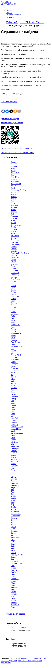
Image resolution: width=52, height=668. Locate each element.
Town (13, 574)
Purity (13, 492)
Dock (13, 301)
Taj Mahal (14, 561)
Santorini (14, 520)
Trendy (13, 581)
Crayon (13, 281)
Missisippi (14, 442)
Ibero (13, 372)
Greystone (15, 359)
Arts (12, 201)
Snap (13, 540)
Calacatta (14, 242)
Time (13, 566)
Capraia (14, 251)
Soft (12, 542)
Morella (14, 451)
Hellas (13, 366)
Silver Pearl (15, 537)
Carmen (14, 255)
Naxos (13, 457)
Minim (13, 440)
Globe (13, 353)
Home (13, 370)
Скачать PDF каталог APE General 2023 (17, 148)
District (13, 299)
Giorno (13, 351)
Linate (13, 407)
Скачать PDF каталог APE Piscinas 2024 (17, 153)
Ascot (13, 203)
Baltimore (14, 216)
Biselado (14, 218)
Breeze (13, 231)
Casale (13, 262)
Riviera (13, 509)
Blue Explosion (16, 225)
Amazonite (15, 181)
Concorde (14, 270)
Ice (12, 375)
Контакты (10, 17)
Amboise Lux (16, 184)
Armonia (14, 197)
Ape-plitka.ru (6, 2)
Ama (12, 175)
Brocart (13, 238)
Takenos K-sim (16, 563)
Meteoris (14, 435)
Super (13, 559)
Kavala (13, 385)
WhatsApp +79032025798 (25, 22)
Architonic (15, 192)
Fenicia (13, 331)
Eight (13, 316)
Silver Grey (15, 535)
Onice (13, 470)
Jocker (13, 381)
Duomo (13, 312)
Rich (12, 505)
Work (13, 607)
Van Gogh (15, 587)
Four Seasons (16, 342)
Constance (15, 273)
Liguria (13, 405)
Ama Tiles (15, 177)
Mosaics (14, 453)
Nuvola (13, 468)
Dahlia (13, 286)
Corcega (14, 277)
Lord (12, 416)
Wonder (14, 603)
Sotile (13, 546)
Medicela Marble (17, 433)
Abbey (13, 162)
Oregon (13, 477)
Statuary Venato (17, 555)
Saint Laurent (16, 514)
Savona (13, 524)
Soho (13, 544)
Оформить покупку (9, 102)
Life (12, 401)
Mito (12, 444)
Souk (13, 548)
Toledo (13, 568)
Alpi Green (15, 173)
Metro (13, 438)
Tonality (14, 570)
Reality (13, 498)
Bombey (14, 227)
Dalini (13, 288)
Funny (13, 344)
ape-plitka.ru (26, 658)
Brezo (13, 234)
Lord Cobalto (16, 418)
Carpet (13, 260)
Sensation (14, 531)
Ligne (13, 403)
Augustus (14, 205)
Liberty (13, 398)
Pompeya (14, 483)
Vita (12, 596)
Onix (13, 472)
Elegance (14, 318)
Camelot (14, 247)
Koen (13, 392)
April (13, 188)
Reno (13, 501)
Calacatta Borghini (18, 244)
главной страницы (28, 77)
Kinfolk (14, 388)
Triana (13, 583)
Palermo (14, 481)
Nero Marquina (16, 459)
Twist (13, 585)
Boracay (14, 229)
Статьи (9, 13)
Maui (13, 431)
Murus (13, 455)
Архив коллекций (15, 614)
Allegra (13, 168)
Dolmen (14, 303)
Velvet (13, 590)
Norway (14, 464)
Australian (15, 207)
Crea (12, 283)
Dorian (13, 305)
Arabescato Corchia (18, 190)
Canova (14, 249)
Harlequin (14, 364)
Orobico (14, 479)
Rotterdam (15, 511)
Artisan (13, 199)
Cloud (13, 266)
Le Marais (14, 396)
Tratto (13, 577)
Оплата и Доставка (14, 15)
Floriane (14, 340)
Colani (13, 268)
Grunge (13, 362)
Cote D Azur (15, 279)
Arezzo (13, 194)
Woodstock (15, 605)
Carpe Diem (15, 257)
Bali (12, 214)
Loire (13, 414)
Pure (12, 490)
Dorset (13, 307)
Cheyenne (14, 264)
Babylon (14, 212)
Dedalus (14, 292)
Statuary (14, 553)
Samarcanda (15, 516)
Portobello (15, 485)
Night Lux (15, 461)
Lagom (13, 394)
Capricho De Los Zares (20, 253)
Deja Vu (14, 294)
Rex (12, 503)
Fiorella (13, 336)
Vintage (14, 594)
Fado (13, 327)
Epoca (13, 323)
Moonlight (15, 448)
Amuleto (14, 186)
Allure (13, 171)
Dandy (13, 290)
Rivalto (13, 507)
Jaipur (13, 379)
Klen (12, 390)
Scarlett (13, 527)
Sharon (13, 533)
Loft (12, 412)
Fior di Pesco (16, 333)
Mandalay (14, 425)
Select (13, 529)
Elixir (13, 320)
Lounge (14, 420)
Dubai (13, 309)
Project (13, 487)
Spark (13, 550)
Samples (14, 518)
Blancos (14, 220)
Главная (9, 10)
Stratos (13, 557)
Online (13, 474)
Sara (12, 522)
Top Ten (14, 572)
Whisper (14, 600)
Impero (13, 377)
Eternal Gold (15, 325)
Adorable (14, 164)
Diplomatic (15, 296)
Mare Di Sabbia (17, 427)
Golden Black (16, 355)
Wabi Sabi (15, 598)
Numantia (14, 466)
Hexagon (14, 368)
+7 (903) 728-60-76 (8, 4)
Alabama (14, 166)
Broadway (15, 236)
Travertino (15, 579)
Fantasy (14, 329)
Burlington (15, 240)
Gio (12, 349)
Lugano (14, 422)
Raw (12, 494)
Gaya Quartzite (16, 346)
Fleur (13, 338)
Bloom (13, 223)
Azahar (13, 210)
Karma (13, 383)
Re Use (13, 496)
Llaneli (13, 409)
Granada (14, 357)
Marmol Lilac (16, 429)
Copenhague (15, 275)
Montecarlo (15, 446)
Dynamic (14, 314)
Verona (13, 592)
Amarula (14, 179)
